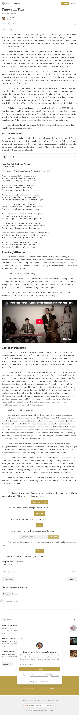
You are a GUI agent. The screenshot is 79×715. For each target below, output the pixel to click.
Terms (43, 700)
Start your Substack (34, 705)
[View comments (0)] (9, 24)
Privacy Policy (55, 676)
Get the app (49, 705)
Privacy (37, 700)
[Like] (4, 24)
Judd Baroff (11, 17)
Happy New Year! (9, 625)
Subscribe (64, 3)
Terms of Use (49, 674)
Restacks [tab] (15, 594)
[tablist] (10, 594)
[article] (39, 629)
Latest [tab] (9, 620)
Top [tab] (4, 620)
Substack (29, 711)
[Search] (75, 620)
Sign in (73, 3)
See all (5, 664)
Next (71, 579)
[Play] (5, 157)
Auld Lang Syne (7, 628)
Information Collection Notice (39, 676)
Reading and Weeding (12, 638)
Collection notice (52, 700)
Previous (9, 579)
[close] (59, 643)
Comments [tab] (6, 594)
